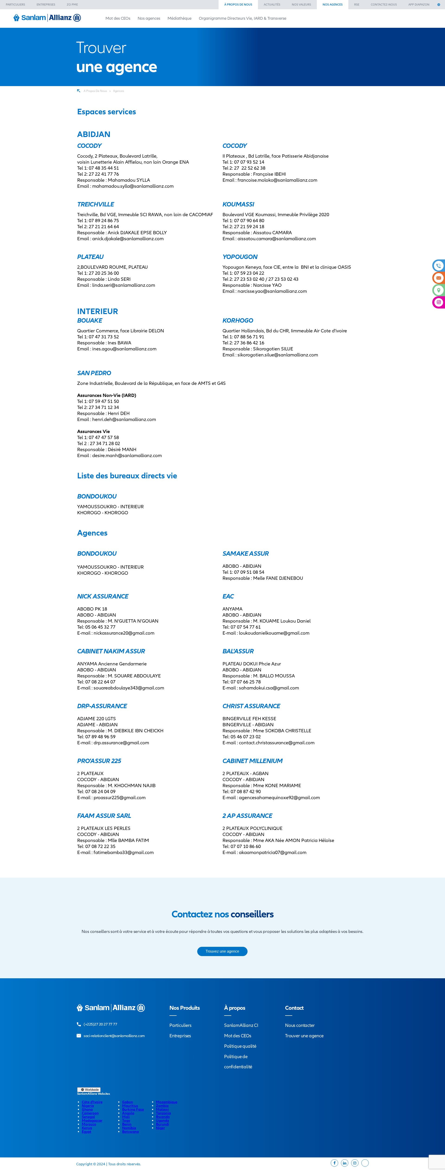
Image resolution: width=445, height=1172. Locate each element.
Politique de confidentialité (238, 1062)
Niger (160, 1128)
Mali (126, 1117)
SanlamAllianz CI (241, 1025)
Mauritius (130, 1105)
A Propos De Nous (95, 91)
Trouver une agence (304, 1036)
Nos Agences (333, 4)
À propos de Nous (238, 4)
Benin (126, 1124)
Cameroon (90, 1113)
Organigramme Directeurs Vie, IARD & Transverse (242, 18)
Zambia (162, 1105)
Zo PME (72, 4)
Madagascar (92, 1120)
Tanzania (163, 1113)
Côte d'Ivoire (92, 1102)
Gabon (127, 1102)
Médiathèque (179, 18)
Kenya (87, 1128)
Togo (126, 1120)
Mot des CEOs (117, 18)
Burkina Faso (133, 1109)
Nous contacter (300, 1025)
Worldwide (91, 1089)
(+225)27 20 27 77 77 (100, 1024)
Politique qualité (240, 1046)
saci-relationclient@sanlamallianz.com (114, 1035)
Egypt (86, 1131)
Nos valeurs (301, 4)
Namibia (129, 1128)
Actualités (272, 4)
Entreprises (46, 4)
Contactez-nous (384, 4)
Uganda (162, 1120)
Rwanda (163, 1117)
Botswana (130, 1131)
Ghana (87, 1109)
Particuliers (15, 4)
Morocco (89, 1124)
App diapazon (418, 4)
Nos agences (149, 18)
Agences (118, 91)
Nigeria (88, 1105)
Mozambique (166, 1102)
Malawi (162, 1109)
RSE (356, 4)
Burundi (162, 1124)
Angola (128, 1113)
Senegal (88, 1117)
